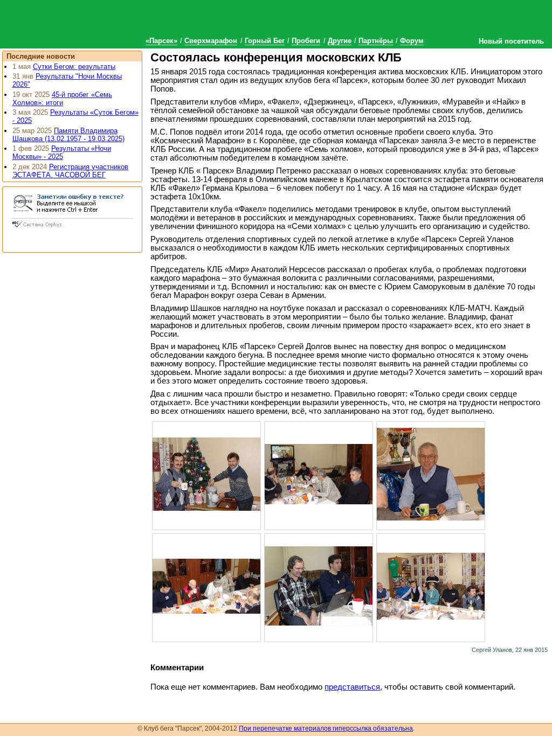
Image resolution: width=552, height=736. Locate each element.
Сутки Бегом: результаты (74, 67)
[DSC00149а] (206, 585)
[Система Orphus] (72, 228)
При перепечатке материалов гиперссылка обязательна (326, 728)
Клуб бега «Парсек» (81, 23)
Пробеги (306, 41)
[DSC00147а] (431, 473)
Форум (412, 41)
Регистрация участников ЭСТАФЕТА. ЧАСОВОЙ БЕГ (70, 171)
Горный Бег (265, 41)
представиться (352, 687)
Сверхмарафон (210, 41)
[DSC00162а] (318, 585)
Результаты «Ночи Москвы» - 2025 (61, 152)
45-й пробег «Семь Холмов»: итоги (62, 99)
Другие (339, 41)
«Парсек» (161, 41)
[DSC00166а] (431, 585)
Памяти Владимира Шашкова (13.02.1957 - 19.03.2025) (68, 135)
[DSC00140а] (206, 473)
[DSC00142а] (318, 473)
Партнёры (375, 41)
